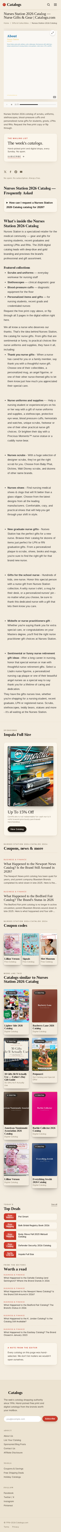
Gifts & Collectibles (20, 23)
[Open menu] (55, 5)
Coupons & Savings (13, 1468)
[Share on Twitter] (5, 171)
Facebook (8, 1493)
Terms (6, 1527)
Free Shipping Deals (14, 1473)
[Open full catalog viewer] (52, 33)
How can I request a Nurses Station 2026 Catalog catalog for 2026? (29, 205)
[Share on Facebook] (10, 171)
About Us (8, 1436)
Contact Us (9, 1448)
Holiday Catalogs (12, 1477)
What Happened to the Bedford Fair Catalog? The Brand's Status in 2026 (29, 898)
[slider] (38, 104)
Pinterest (8, 1505)
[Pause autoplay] (11, 104)
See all (54, 1204)
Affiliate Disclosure (13, 1452)
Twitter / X (9, 1497)
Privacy (15, 1527)
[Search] (48, 5)
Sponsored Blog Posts (15, 1444)
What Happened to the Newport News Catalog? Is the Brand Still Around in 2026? (30, 867)
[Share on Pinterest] (15, 171)
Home (6, 23)
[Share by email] (21, 171)
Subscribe (50, 1418)
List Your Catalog (12, 1440)
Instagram (9, 1501)
